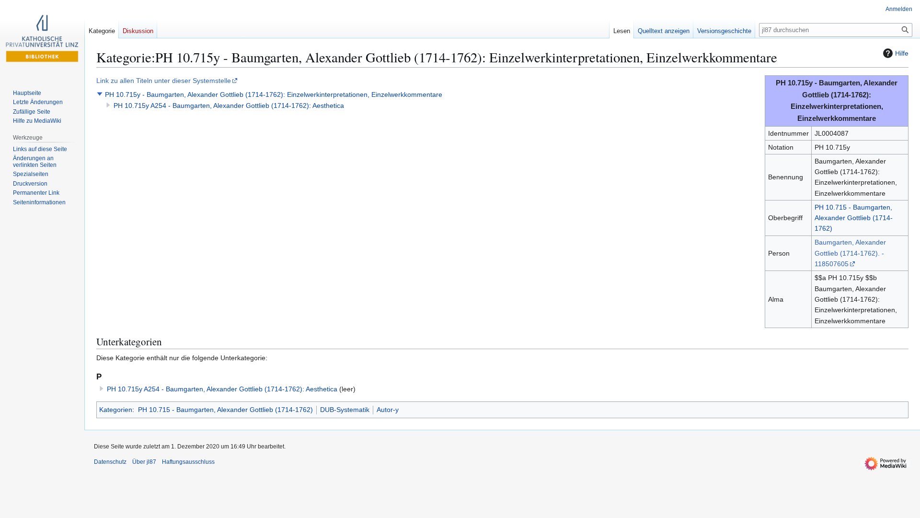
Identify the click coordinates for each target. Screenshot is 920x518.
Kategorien (115, 409)
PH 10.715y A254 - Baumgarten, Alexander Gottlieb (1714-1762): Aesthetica (229, 105)
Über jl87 (144, 462)
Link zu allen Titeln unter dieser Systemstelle (163, 80)
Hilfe (901, 53)
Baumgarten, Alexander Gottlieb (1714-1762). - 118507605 (850, 253)
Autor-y (388, 409)
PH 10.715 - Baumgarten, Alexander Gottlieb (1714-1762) (854, 218)
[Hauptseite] (42, 38)
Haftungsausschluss (188, 462)
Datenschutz (110, 462)
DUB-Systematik (344, 409)
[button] (99, 94)
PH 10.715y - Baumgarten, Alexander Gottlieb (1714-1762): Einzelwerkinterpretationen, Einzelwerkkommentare (273, 94)
